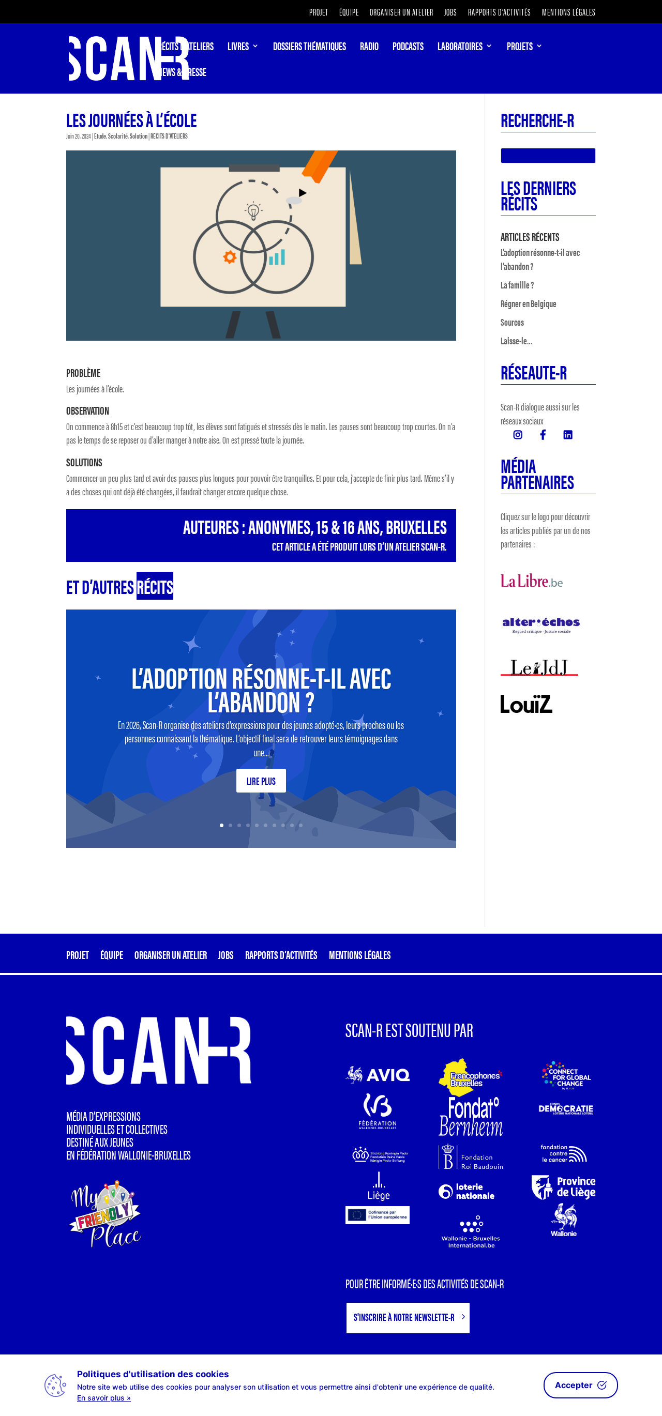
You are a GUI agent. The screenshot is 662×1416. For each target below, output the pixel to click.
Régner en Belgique (528, 303)
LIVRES (238, 47)
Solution (138, 135)
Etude (100, 135)
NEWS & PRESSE (182, 73)
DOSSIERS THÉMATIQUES (309, 47)
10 (301, 825)
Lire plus (261, 780)
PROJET (318, 12)
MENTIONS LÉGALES (569, 12)
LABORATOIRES (460, 47)
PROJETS (520, 47)
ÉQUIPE (349, 12)
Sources (512, 322)
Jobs (450, 12)
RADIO (369, 47)
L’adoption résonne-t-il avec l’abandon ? (261, 688)
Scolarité (118, 135)
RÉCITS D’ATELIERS (186, 47)
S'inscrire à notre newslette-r (404, 1316)
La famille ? (517, 285)
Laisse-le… (517, 340)
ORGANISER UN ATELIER (401, 12)
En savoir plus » (104, 1397)
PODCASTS (408, 47)
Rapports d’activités (499, 12)
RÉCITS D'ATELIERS (169, 135)
